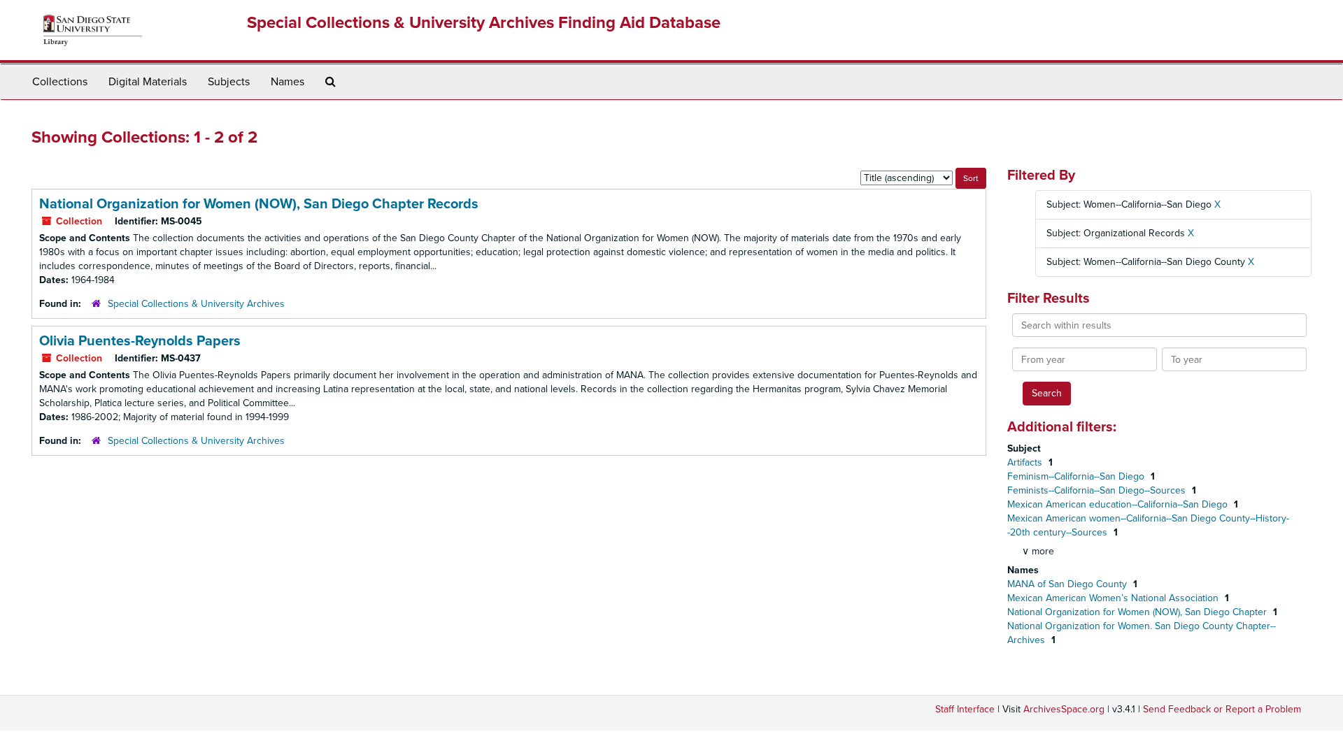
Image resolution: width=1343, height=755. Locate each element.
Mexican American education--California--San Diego (1118, 504)
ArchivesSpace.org (1063, 709)
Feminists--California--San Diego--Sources (1097, 490)
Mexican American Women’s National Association (1114, 598)
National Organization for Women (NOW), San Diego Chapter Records (258, 204)
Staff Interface (965, 709)
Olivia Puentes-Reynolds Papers (140, 341)
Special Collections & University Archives (196, 304)
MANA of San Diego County (1068, 584)
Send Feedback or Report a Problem (1222, 709)
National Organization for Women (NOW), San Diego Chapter (1138, 612)
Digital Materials (147, 82)
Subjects (229, 82)
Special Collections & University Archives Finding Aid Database (483, 23)
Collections (59, 82)
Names (287, 82)
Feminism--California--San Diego (1077, 476)
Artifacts (1026, 462)
